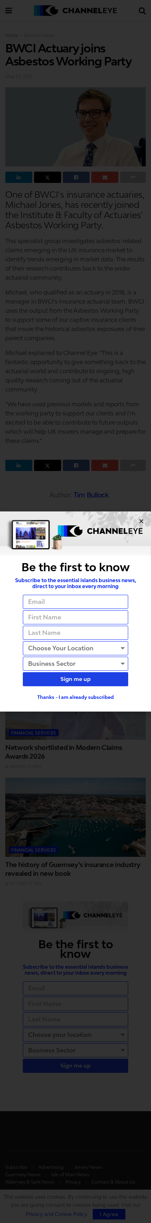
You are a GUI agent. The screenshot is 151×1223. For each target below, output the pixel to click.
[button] (141, 521)
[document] (75, 611)
